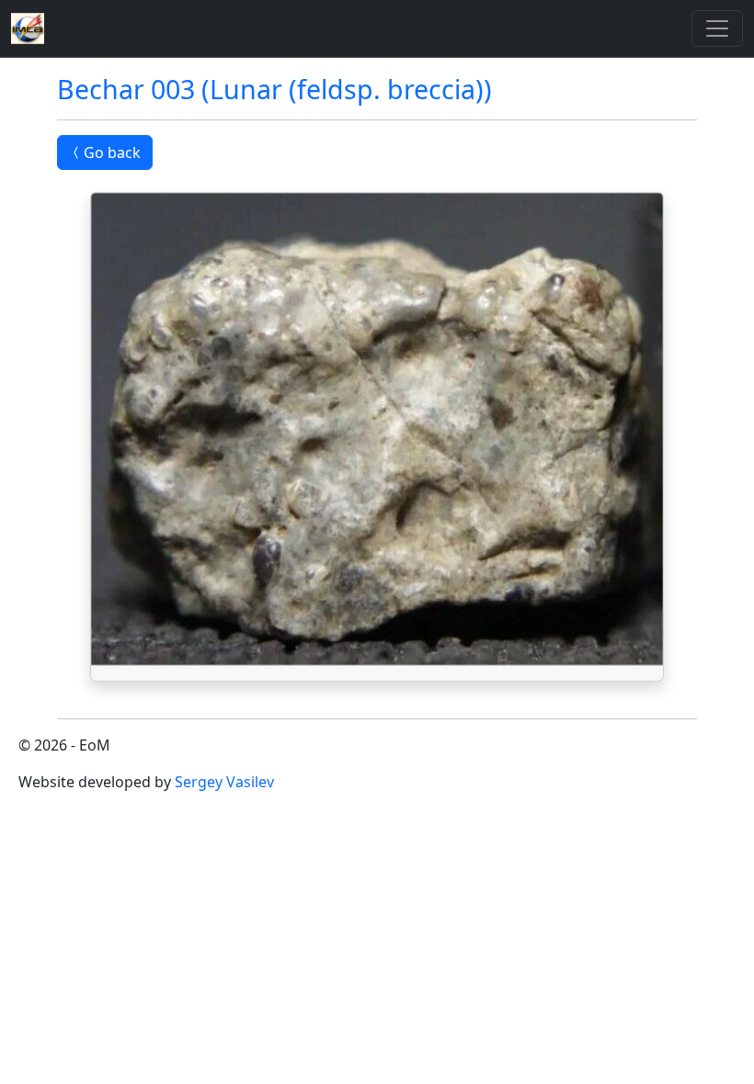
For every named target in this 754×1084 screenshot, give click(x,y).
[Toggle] (717, 28)
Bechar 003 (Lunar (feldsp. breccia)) (274, 89)
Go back (112, 152)
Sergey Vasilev (224, 782)
